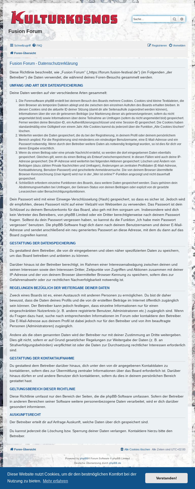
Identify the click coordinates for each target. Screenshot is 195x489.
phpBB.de (115, 463)
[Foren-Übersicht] (64, 16)
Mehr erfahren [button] (55, 481)
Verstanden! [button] (166, 478)
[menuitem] (37, 45)
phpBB (84, 458)
